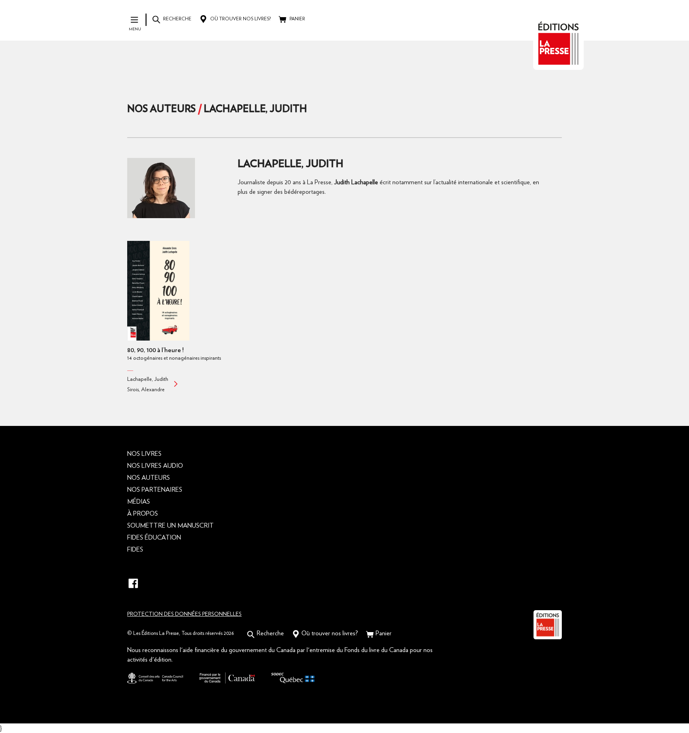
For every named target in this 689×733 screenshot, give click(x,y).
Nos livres (144, 454)
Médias (138, 502)
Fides (135, 549)
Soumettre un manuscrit (170, 525)
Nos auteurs (161, 109)
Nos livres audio (155, 466)
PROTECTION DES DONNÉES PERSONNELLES (184, 614)
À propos (142, 513)
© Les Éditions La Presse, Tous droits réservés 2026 (180, 633)
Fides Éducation (154, 537)
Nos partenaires (154, 490)
